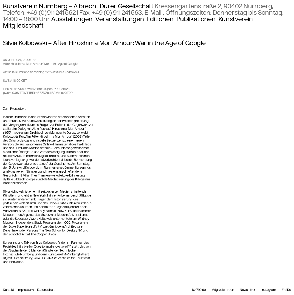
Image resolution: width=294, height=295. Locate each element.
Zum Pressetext (14, 109)
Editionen (160, 19)
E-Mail (153, 12)
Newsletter (247, 290)
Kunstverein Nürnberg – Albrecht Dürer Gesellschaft (78, 6)
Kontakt (8, 290)
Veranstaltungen (119, 19)
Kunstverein (235, 19)
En (283, 290)
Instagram (268, 290)
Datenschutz (46, 290)
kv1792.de (199, 290)
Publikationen (196, 19)
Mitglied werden (223, 290)
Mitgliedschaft (23, 25)
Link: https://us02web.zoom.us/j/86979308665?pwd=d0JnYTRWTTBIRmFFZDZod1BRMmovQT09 (37, 91)
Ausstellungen (72, 19)
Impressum (25, 290)
